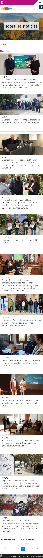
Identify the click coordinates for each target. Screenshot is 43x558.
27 (33, 548)
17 (18, 548)
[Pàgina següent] (37, 548)
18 (23, 548)
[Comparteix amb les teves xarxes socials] (41, 7)
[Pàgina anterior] (5, 548)
